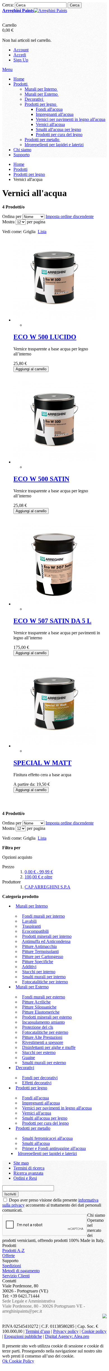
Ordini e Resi (25, 1178)
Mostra (8, 221)
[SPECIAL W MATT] (54, 745)
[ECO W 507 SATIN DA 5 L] (54, 603)
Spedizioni (11, 1265)
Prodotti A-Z (13, 1250)
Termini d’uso (37, 1331)
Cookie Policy (21, 1361)
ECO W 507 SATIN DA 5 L (52, 620)
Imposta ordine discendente (70, 216)
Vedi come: (12, 231)
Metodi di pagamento (21, 1270)
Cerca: (8, 5)
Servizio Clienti (16, 1275)
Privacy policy (66, 1331)
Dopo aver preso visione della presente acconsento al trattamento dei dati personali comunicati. (51, 1205)
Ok (5, 1361)
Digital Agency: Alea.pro (67, 1336)
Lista (42, 231)
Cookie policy (94, 1331)
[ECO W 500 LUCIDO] (54, 320)
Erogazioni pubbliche (23, 1336)
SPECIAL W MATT (42, 762)
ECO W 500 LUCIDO (44, 337)
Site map (21, 1163)
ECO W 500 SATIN (41, 479)
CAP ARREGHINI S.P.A (47, 887)
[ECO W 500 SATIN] (54, 462)
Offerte (8, 1255)
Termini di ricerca (28, 1168)
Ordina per (11, 216)
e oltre (38, 876)
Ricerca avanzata (28, 1173)
